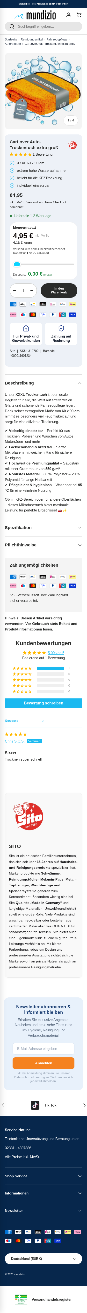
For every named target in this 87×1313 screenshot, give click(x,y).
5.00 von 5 (56, 653)
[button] (79, 15)
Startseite (11, 39)
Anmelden (43, 1063)
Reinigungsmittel (32, 39)
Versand (32, 202)
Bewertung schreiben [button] (43, 703)
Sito (12, 351)
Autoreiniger (13, 44)
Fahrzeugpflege (57, 39)
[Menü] (9, 15)
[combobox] (43, 26)
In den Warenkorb (59, 290)
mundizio (19, 1274)
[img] (16, 734)
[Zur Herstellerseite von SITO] (72, 145)
